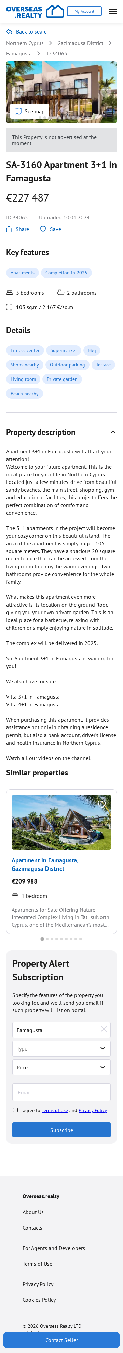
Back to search (33, 31)
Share (22, 229)
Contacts (32, 1227)
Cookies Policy (39, 1299)
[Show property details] (113, 432)
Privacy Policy (93, 1110)
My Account (84, 11)
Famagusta (19, 53)
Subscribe (61, 1129)
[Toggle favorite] (102, 804)
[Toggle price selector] (102, 1067)
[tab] (35, 117)
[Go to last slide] (17, 92)
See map (35, 111)
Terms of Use (55, 1110)
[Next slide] (105, 92)
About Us (33, 1212)
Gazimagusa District (80, 43)
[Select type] (102, 1048)
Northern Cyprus (25, 43)
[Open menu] (113, 11)
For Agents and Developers (54, 1248)
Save (55, 229)
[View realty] (61, 822)
